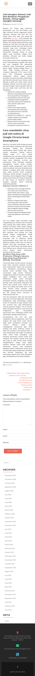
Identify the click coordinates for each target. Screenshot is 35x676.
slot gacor (15, 38)
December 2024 (10, 475)
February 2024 (10, 514)
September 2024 (10, 487)
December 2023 (10, 521)
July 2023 (8, 529)
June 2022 (8, 579)
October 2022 (9, 564)
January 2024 (9, 518)
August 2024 (9, 491)
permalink (8, 365)
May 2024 (8, 502)
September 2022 (10, 567)
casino (21, 362)
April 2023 (8, 541)
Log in (7, 621)
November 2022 (10, 560)
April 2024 (8, 506)
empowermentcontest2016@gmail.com (17, 649)
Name (5, 429)
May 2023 (8, 537)
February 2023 (10, 548)
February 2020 (10, 606)
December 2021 (10, 594)
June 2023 (8, 533)
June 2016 (8, 610)
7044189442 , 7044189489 (17, 658)
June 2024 (8, 498)
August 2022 (9, 571)
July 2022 (8, 575)
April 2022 (8, 587)
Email (5, 436)
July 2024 (8, 495)
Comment (6, 405)
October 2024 (9, 483)
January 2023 (9, 552)
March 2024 (9, 510)
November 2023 (10, 525)
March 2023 (9, 544)
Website (6, 442)
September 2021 (10, 598)
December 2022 (10, 556)
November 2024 (10, 479)
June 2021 (8, 602)
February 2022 (10, 591)
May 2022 (8, 583)
